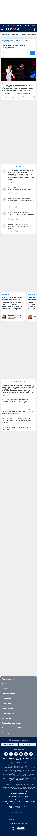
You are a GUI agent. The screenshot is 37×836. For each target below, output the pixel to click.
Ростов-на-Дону (7, 40)
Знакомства (17, 25)
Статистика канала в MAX (12, 728)
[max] (21, 754)
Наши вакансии (8, 713)
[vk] (11, 754)
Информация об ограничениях (18, 793)
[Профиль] (34, 29)
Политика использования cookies (18, 796)
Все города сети (8, 733)
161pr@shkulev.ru (29, 791)
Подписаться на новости (11, 679)
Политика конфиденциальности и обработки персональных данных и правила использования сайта (18, 802)
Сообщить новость (9, 684)
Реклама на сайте (8, 694)
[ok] (16, 754)
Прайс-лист (6, 699)
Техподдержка (7, 718)
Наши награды (7, 708)
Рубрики (5, 689)
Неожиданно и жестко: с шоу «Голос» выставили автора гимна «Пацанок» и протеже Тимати (17, 88)
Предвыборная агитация (11, 723)
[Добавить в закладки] (34, 97)
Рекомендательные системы (18, 799)
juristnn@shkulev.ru (21, 779)
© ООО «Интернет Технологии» (18, 823)
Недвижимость (6, 25)
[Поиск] (25, 29)
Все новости (18, 40)
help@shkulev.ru (22, 781)
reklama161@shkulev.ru (18, 785)
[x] (26, 754)
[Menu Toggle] (2, 29)
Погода (26, 25)
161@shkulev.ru (27, 777)
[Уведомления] (30, 29)
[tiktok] (31, 754)
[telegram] (6, 754)
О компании (6, 703)
